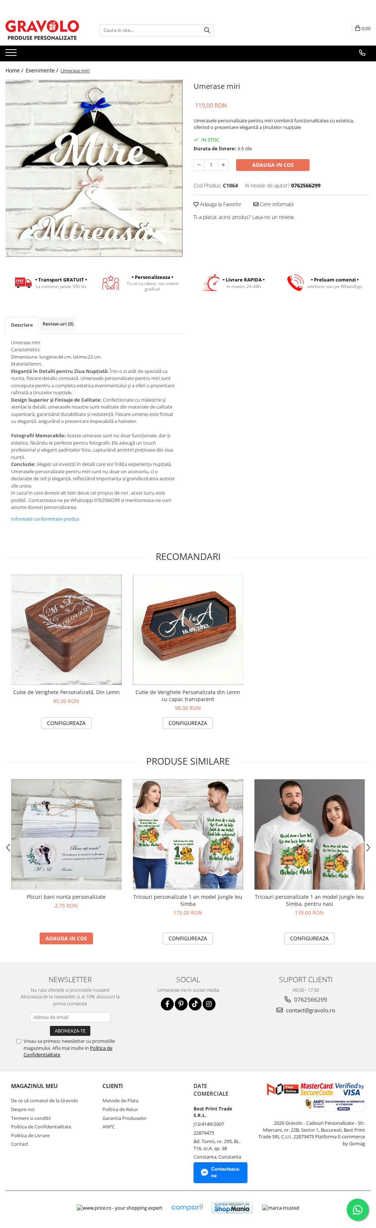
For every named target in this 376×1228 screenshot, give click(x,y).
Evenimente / (42, 70)
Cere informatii (276, 204)
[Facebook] (167, 1004)
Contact (19, 1144)
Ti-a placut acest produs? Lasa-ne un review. (244, 216)
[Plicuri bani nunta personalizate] (66, 834)
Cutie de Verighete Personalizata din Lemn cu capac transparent (187, 696)
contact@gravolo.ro (310, 1010)
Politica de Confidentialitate (41, 1126)
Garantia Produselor (124, 1118)
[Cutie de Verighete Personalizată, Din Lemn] (66, 630)
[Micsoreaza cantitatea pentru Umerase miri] (199, 165)
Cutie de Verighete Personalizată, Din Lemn (66, 692)
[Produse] (12, 54)
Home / (15, 70)
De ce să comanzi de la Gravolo (44, 1100)
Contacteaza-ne (225, 1172)
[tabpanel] (94, 168)
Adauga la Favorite (220, 204)
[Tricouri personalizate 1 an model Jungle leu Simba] (188, 834)
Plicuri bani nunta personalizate (66, 896)
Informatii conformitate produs (45, 519)
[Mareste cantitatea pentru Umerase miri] (223, 165)
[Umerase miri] (94, 168)
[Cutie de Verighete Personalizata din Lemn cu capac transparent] (188, 630)
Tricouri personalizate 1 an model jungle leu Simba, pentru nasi (309, 900)
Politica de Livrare (30, 1135)
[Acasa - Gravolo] (42, 30)
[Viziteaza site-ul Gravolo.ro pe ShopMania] (232, 1207)
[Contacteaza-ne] (362, 53)
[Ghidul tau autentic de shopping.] (187, 1207)
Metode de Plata (120, 1100)
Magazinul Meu (34, 1085)
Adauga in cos (273, 164)
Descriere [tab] (22, 325)
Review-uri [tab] (58, 323)
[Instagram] (209, 1004)
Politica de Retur (120, 1109)
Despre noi (23, 1109)
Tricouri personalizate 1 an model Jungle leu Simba (187, 900)
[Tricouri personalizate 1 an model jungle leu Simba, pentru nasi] (309, 834)
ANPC (108, 1126)
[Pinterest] (181, 1004)
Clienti (112, 1085)
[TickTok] (195, 1004)
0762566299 (310, 999)
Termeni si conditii (31, 1118)
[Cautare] (207, 30)
